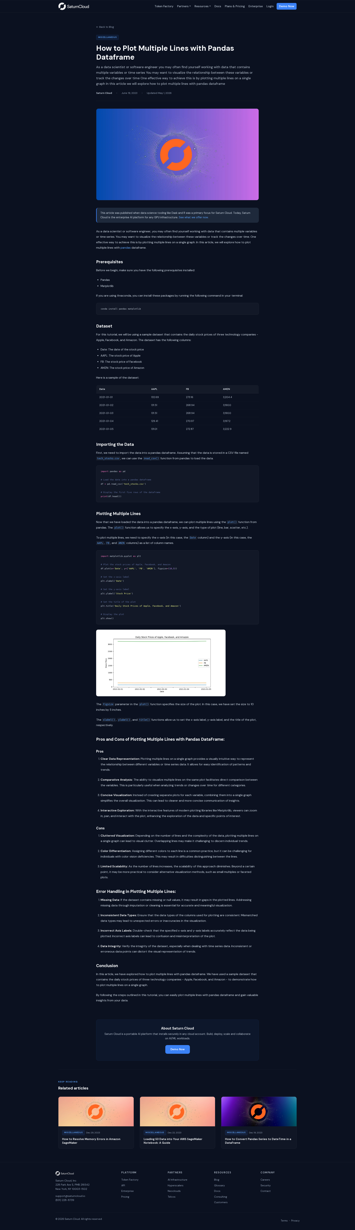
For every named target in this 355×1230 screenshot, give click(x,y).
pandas (126, 248)
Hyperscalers (175, 1185)
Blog (216, 1179)
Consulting (220, 1196)
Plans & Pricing (235, 6)
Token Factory (164, 6)
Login (270, 6)
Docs (217, 6)
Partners (183, 6)
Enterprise (255, 6)
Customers (221, 1202)
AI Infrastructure (177, 1179)
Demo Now (286, 6)
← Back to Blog (105, 27)
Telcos (171, 1196)
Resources (202, 6)
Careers (265, 1179)
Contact (266, 1191)
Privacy (295, 1220)
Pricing (125, 1196)
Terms (284, 1220)
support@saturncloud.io (70, 1196)
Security (266, 1185)
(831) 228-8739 (64, 1200)
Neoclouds (174, 1191)
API (123, 1185)
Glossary (219, 1185)
